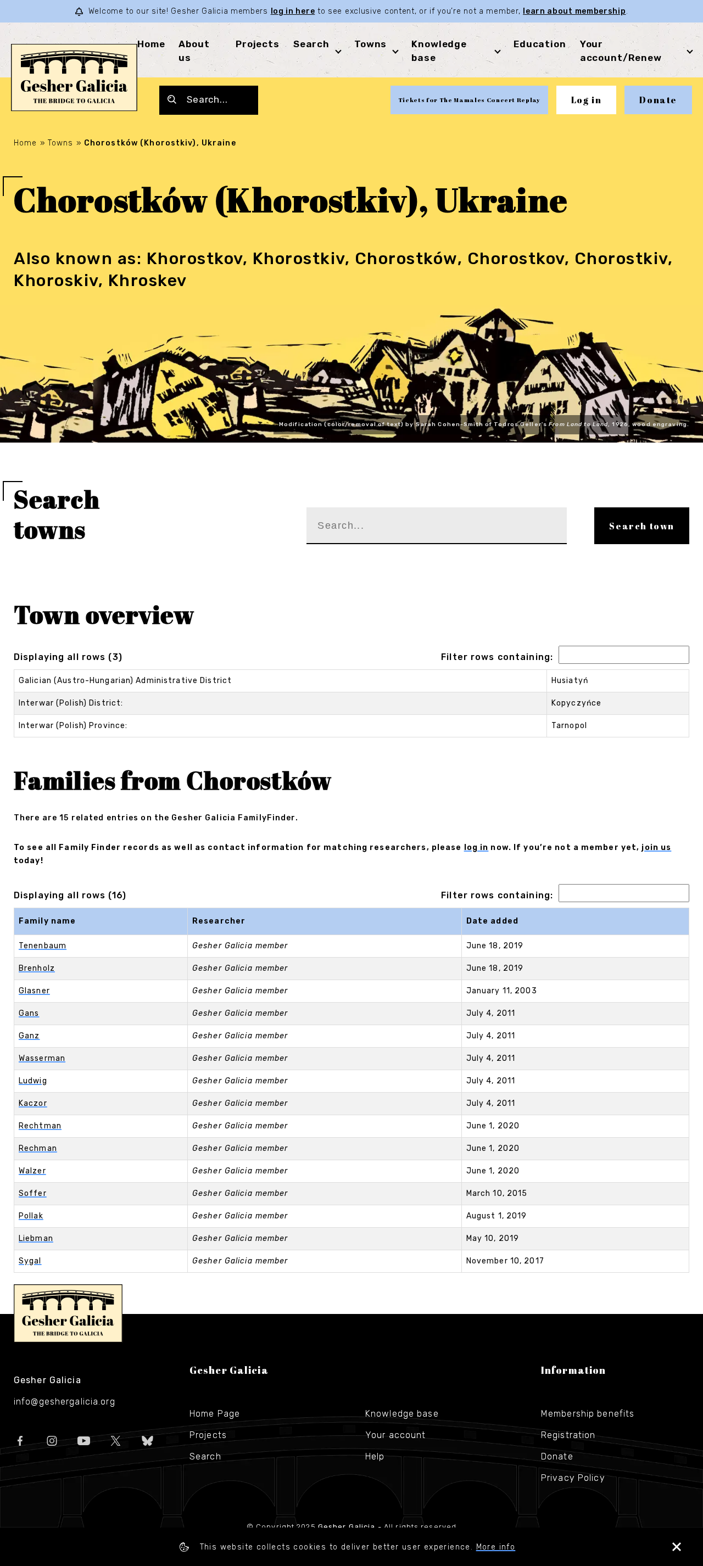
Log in (586, 100)
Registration (568, 1435)
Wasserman (42, 1058)
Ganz (29, 1036)
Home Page (214, 1413)
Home (151, 43)
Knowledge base (402, 1413)
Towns (370, 43)
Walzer (32, 1171)
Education (540, 43)
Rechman (38, 1148)
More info (496, 1547)
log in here (293, 11)
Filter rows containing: (497, 657)
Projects (258, 43)
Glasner (34, 990)
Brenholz (37, 968)
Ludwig (33, 1081)
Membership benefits (587, 1413)
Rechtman (40, 1126)
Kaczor (33, 1103)
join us (656, 847)
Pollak (31, 1216)
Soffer (33, 1193)
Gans (29, 1013)
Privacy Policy (573, 1478)
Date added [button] (492, 921)
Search (311, 43)
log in (476, 847)
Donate (658, 100)
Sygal (30, 1261)
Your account (395, 1435)
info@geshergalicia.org (64, 1401)
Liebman (36, 1238)
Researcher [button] (219, 921)
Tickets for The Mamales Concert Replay (469, 100)
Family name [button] (47, 921)
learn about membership (574, 11)
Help (374, 1456)
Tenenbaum (42, 945)
